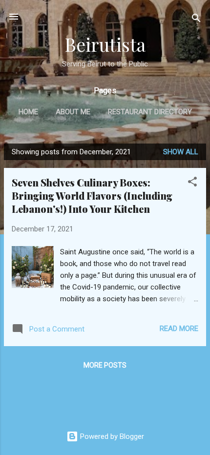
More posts (105, 365)
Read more (179, 328)
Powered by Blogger (111, 436)
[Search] (196, 20)
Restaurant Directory (150, 111)
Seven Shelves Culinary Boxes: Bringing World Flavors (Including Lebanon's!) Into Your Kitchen (92, 195)
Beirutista (105, 44)
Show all (180, 151)
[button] (192, 183)
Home (28, 111)
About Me (73, 111)
